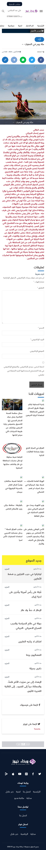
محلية (29, 798)
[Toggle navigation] (41, 11)
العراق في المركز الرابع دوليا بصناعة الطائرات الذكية (35, 451)
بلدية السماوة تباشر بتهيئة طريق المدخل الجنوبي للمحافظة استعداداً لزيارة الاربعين (35, 409)
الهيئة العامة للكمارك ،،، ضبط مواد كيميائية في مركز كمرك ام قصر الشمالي (34, 486)
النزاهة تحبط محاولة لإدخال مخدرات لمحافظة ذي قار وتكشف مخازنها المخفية (12, 462)
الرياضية (24, 834)
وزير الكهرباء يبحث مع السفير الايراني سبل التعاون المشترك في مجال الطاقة (35, 510)
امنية (18, 791)
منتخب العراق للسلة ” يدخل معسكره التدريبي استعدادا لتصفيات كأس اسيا (12, 534)
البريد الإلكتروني (37, 339)
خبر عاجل (10, 791)
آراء (39, 38)
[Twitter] (32, 60)
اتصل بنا (27, 791)
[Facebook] (41, 60)
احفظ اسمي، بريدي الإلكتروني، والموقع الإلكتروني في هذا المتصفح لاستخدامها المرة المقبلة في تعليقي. (24, 370)
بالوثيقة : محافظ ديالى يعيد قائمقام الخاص (13, 506)
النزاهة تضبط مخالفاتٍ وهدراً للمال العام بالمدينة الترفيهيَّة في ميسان (13, 486)
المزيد (7, 569)
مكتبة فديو (19, 798)
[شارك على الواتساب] (23, 60)
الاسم (41, 327)
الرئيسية (36, 791)
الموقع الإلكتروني (37, 351)
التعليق (40, 287)
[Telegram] (14, 60)
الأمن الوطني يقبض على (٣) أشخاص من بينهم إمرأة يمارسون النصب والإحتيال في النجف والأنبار (34, 536)
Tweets (37, 729)
